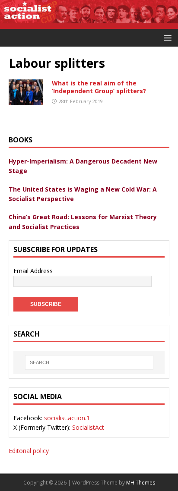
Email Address (33, 271)
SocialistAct (88, 427)
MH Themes (140, 482)
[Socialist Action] (89, 23)
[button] (166, 37)
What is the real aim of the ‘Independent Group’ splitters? (99, 87)
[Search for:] (89, 362)
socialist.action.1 (67, 418)
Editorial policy (29, 451)
